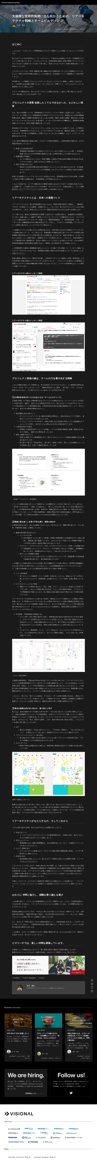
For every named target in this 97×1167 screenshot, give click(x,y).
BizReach (59, 29)
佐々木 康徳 (15, 1051)
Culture (82, 29)
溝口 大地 (45, 1053)
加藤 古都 (75, 1051)
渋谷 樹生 (21, 25)
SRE (29, 1056)
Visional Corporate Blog (18, 1157)
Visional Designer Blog (44, 1157)
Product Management (70, 29)
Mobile (51, 1058)
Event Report (21, 1056)
